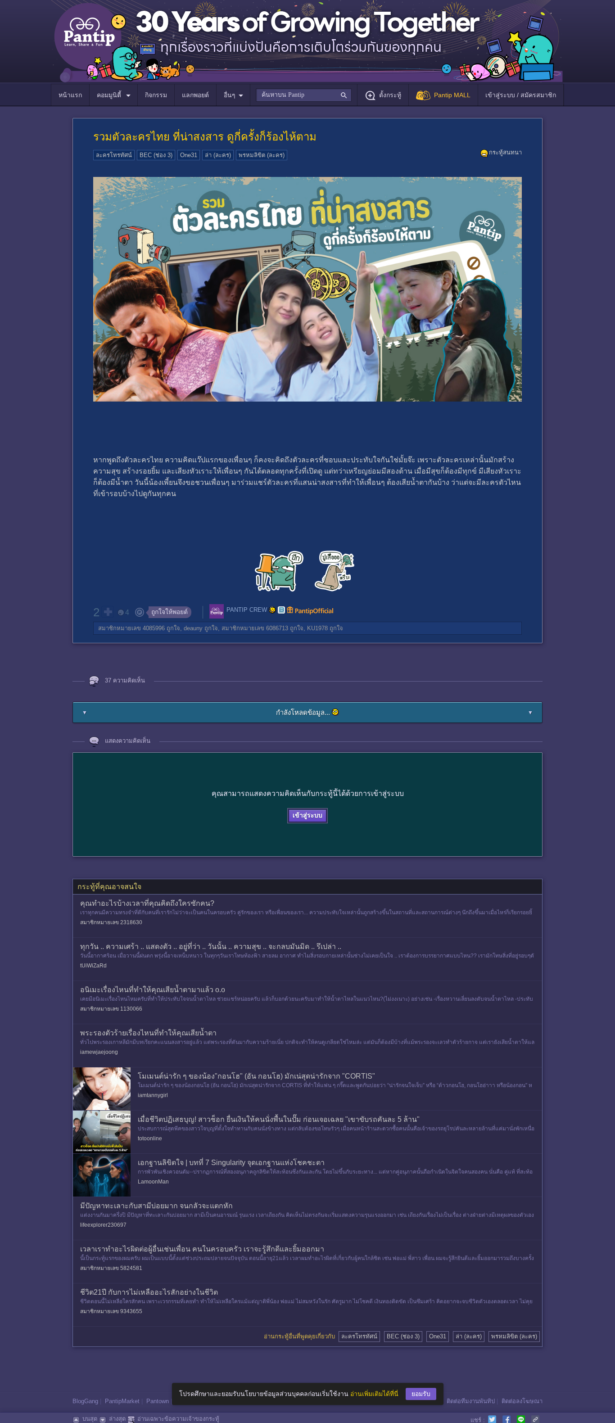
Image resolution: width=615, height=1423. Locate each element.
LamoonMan (153, 1182)
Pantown (157, 1401)
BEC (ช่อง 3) (156, 155)
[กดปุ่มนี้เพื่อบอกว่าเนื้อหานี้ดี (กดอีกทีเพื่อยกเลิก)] (107, 612)
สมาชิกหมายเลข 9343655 (111, 1311)
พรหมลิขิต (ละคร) (262, 155)
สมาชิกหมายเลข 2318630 (111, 922)
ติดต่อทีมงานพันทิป (471, 1401)
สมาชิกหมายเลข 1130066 (111, 1009)
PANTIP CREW (246, 609)
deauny (193, 628)
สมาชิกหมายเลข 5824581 (111, 1268)
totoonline (150, 1138)
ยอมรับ (421, 1393)
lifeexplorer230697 (103, 1225)
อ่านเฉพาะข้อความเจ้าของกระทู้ (178, 1418)
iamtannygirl (153, 1095)
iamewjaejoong (99, 1052)
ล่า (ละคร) (218, 155)
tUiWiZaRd (93, 965)
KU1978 (317, 628)
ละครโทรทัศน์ (114, 155)
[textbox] (304, 95)
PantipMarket (122, 1401)
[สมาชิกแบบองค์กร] (272, 610)
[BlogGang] (281, 610)
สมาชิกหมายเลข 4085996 (131, 628)
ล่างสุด (117, 1418)
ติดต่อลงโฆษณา (522, 1401)
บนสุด (89, 1418)
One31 (188, 155)
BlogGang (85, 1401)
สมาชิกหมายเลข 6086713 (255, 628)
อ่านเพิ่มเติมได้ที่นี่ (374, 1393)
